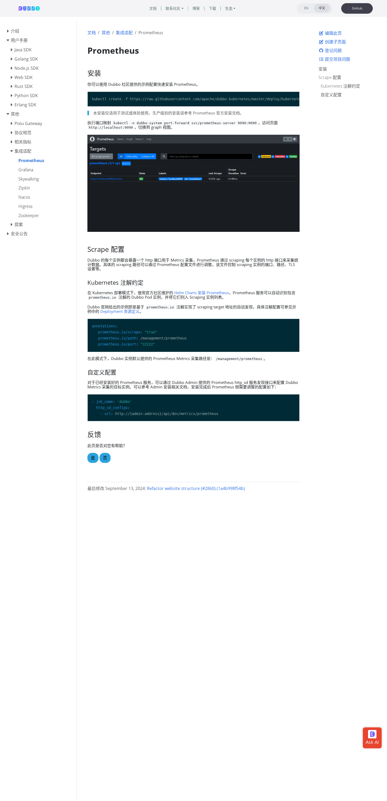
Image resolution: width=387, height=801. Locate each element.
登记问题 (333, 50)
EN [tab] (306, 8)
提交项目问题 (337, 59)
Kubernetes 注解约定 (340, 86)
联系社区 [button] (173, 8)
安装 (323, 69)
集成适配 (124, 33)
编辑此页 (333, 33)
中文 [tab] (322, 8)
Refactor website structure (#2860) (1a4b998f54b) (196, 488)
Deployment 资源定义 (120, 311)
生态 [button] (228, 8)
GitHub (357, 8)
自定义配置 (331, 95)
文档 (91, 33)
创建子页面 (335, 42)
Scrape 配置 (330, 77)
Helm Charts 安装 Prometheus (201, 292)
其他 (106, 33)
